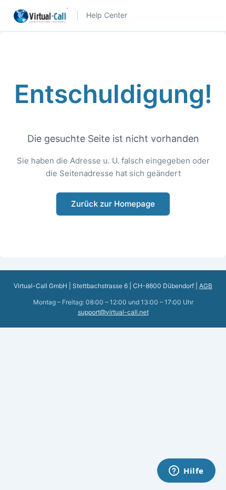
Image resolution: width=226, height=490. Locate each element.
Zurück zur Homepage (113, 204)
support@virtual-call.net (113, 312)
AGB (205, 286)
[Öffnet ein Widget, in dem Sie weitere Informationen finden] (186, 471)
